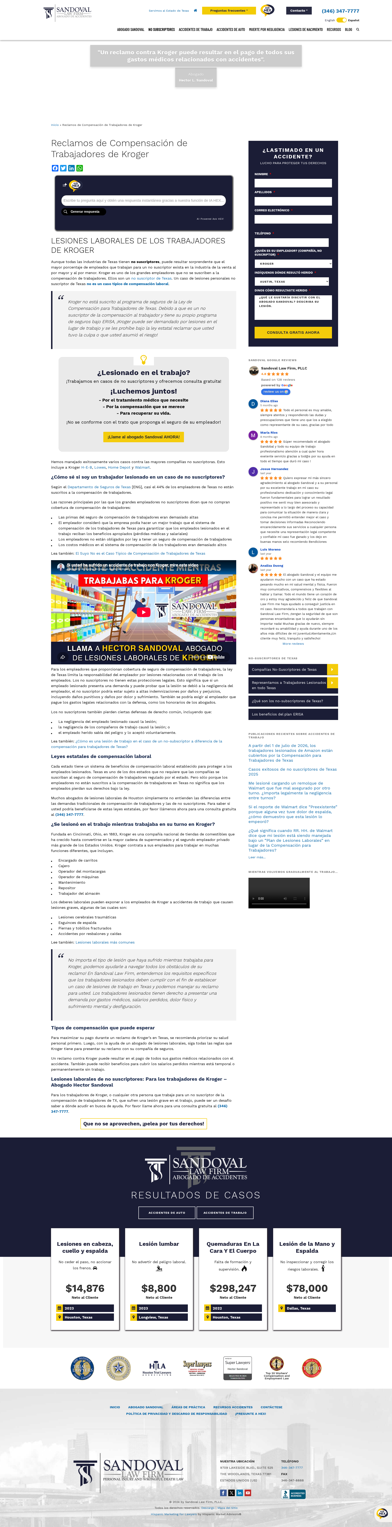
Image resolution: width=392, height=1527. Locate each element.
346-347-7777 (292, 1468)
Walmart (142, 467)
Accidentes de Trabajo (225, 1212)
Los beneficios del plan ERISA (277, 714)
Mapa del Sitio (227, 1507)
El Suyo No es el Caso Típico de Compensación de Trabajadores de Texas (140, 553)
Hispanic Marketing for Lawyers (174, 1514)
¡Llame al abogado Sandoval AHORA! (144, 437)
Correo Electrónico (274, 210)
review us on (274, 391)
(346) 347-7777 (340, 11)
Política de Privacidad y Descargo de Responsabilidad (176, 1414)
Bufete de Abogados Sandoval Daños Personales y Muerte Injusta (67, 13)
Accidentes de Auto (167, 1212)
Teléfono (264, 233)
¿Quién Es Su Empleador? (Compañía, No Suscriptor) (288, 253)
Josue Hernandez (274, 469)
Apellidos (265, 192)
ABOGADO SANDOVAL (145, 1407)
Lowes (100, 467)
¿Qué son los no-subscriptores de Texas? (287, 701)
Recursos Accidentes (233, 1407)
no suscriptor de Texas (151, 278)
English (330, 20)
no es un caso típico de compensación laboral (127, 284)
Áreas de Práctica (188, 1407)
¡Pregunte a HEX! (250, 1414)
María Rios (269, 432)
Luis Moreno (270, 549)
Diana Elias (269, 401)
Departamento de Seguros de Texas (99, 487)
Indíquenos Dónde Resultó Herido (285, 272)
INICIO (115, 1407)
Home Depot (119, 467)
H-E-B (86, 467)
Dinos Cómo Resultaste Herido (283, 290)
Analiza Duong (271, 566)
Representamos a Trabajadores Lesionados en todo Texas (289, 685)
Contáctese (271, 1407)
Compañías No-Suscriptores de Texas (284, 669)
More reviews (293, 644)
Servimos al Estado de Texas (169, 10)
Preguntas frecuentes (227, 10)
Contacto (297, 10)
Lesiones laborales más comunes (105, 942)
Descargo (208, 1507)
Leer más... (257, 857)
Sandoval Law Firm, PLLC (284, 368)
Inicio (55, 125)
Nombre (263, 174)
